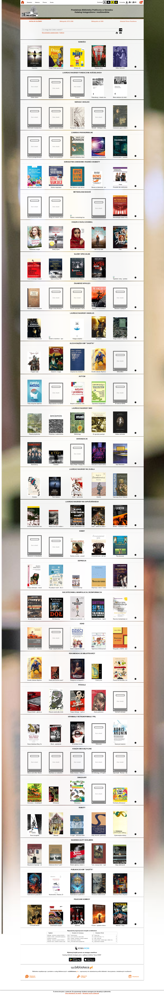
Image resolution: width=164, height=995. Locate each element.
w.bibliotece (73, 971)
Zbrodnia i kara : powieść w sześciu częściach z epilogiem (60, 941)
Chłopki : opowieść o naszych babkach (79, 938)
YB (112, 2)
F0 (127, 2)
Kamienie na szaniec (51, 938)
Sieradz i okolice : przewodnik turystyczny (56, 936)
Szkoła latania (74, 935)
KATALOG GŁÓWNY (35, 21)
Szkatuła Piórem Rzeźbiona (128, 21)
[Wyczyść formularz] (116, 33)
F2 (134, 2)
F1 (130, 2)
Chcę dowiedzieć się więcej (73, 993)
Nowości (29, 2)
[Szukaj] (120, 29)
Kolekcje (61, 32)
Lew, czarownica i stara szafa (77, 936)
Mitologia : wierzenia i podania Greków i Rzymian (58, 935)
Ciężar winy (96, 935)
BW (108, 2)
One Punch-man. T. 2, (99, 936)
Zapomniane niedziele (76, 939)
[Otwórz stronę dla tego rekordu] (35, 56)
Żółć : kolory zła (97, 938)
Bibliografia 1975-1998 (66, 21)
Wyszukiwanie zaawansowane (50, 32)
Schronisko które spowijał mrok (77, 941)
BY (116, 2)
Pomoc (45, 2)
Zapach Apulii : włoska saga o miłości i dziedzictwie (105, 939)
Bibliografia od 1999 (97, 21)
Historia (37, 2)
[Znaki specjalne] (120, 33)
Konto (52, 2)
